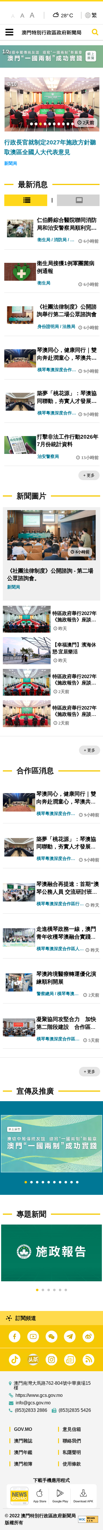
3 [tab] (37, 1182)
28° (67, 15)
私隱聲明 (72, 1452)
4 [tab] (43, 1182)
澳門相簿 (23, 1463)
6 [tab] (54, 1182)
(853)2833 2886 (31, 1410)
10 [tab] (77, 1182)
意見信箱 (72, 1429)
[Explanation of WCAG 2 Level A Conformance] (88, 1518)
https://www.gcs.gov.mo (39, 1395)
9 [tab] (71, 1182)
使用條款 (72, 1463)
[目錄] (8, 32)
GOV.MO (23, 1429)
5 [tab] (49, 1182)
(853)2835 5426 (75, 1410)
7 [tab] (60, 1182)
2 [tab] (31, 1182)
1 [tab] (26, 1182)
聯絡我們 (72, 1440)
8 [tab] (66, 1182)
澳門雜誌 (23, 1440)
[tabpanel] (51, 1143)
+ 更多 (89, 475)
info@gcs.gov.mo (33, 1403)
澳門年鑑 (23, 1452)
